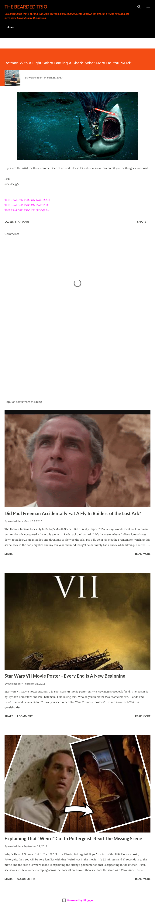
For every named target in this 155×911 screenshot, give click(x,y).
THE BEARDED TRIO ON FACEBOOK (27, 200)
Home (10, 27)
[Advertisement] (77, 361)
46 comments (26, 878)
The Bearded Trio (26, 6)
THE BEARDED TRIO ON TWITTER (26, 205)
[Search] (139, 7)
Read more (142, 553)
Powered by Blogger (80, 900)
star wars (22, 221)
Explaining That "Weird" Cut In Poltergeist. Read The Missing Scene (73, 838)
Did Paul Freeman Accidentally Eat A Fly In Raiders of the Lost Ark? (73, 513)
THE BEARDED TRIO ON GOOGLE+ (27, 210)
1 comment (25, 716)
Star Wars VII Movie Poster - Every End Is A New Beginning (65, 676)
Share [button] (141, 221)
